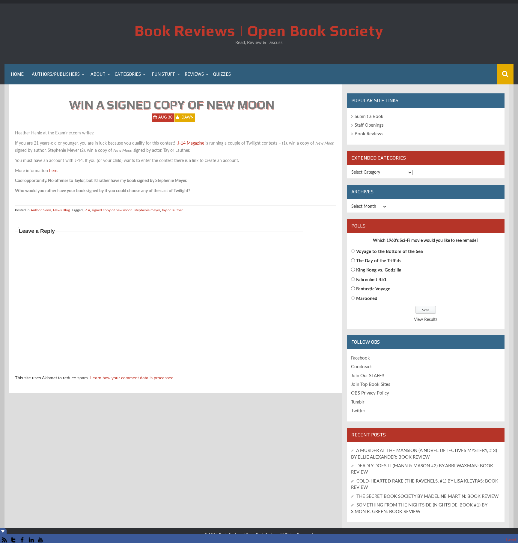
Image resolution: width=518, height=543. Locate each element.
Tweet (511, 540)
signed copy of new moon (112, 210)
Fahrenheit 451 (371, 279)
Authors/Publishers (56, 74)
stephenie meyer (147, 210)
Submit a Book (369, 116)
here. (53, 171)
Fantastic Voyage (373, 289)
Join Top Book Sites (370, 384)
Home (17, 74)
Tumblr (357, 402)
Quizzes (222, 74)
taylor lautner (172, 210)
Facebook (360, 358)
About (98, 74)
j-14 (87, 210)
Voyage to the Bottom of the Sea (389, 251)
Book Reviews (369, 134)
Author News (41, 210)
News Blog (61, 210)
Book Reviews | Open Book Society (259, 30)
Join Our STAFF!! (367, 376)
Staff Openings (369, 125)
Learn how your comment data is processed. (132, 377)
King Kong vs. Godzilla (378, 270)
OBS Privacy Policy (370, 393)
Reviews (194, 74)
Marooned (366, 298)
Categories (128, 74)
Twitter (358, 411)
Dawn (187, 117)
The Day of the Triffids (378, 261)
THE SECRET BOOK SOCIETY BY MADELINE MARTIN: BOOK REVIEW (428, 496)
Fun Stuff (163, 74)
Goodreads (362, 367)
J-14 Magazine (190, 143)
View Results (425, 320)
